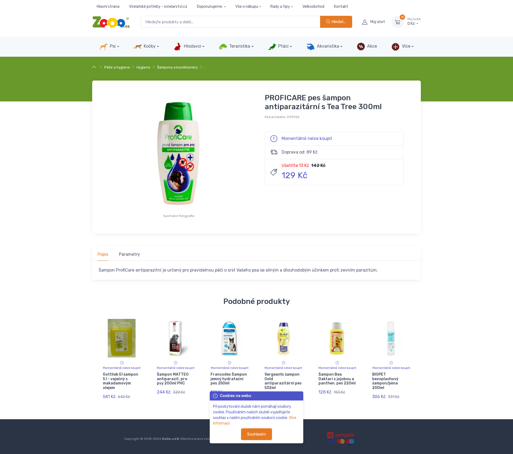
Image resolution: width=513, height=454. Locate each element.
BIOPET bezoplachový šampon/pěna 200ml (385, 381)
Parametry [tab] (129, 254)
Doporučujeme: (210, 6)
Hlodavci (192, 46)
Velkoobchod (313, 6)
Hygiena (143, 67)
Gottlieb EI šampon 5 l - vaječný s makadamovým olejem (120, 381)
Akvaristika (327, 46)
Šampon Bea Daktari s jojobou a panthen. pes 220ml (337, 379)
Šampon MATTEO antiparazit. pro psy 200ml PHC (173, 379)
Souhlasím (256, 434)
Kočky (149, 46)
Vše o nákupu (246, 6)
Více (405, 46)
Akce (371, 46)
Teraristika (239, 46)
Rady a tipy (280, 6)
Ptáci (283, 46)
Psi (112, 46)
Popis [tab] (103, 254)
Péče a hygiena (117, 67)
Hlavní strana (108, 6)
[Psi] (94, 67)
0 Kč (414, 21)
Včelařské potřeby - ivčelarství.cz (158, 6)
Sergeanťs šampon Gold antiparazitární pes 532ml (283, 381)
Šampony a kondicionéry (177, 67)
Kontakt (341, 6)
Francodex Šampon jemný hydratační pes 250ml (229, 379)
